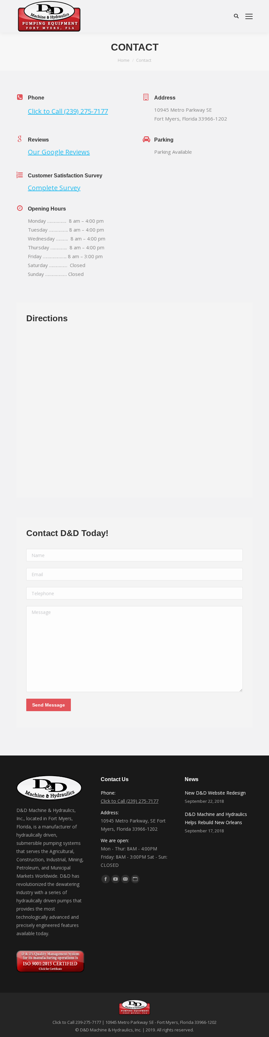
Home (124, 60)
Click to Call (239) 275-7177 (68, 111)
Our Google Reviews (59, 151)
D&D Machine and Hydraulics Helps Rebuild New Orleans (216, 818)
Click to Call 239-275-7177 (76, 1022)
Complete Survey (54, 187)
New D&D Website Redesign (215, 793)
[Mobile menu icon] (249, 16)
